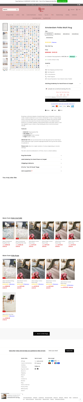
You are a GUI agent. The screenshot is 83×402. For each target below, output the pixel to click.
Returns (23, 375)
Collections (74, 14)
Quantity (47, 63)
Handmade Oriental (36, 18)
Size (46, 31)
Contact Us (24, 378)
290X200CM (66, 34)
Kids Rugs (15, 256)
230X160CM (57, 34)
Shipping (54, 97)
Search (23, 390)
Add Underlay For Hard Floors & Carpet (34, 159)
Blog (22, 382)
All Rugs (23, 361)
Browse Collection (62, 1)
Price (46, 50)
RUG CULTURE (16, 218)
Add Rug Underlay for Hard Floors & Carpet (59, 83)
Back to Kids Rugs (42, 334)
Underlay (67, 14)
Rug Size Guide (26, 155)
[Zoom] (25, 47)
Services (46, 14)
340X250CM (75, 34)
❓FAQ (52, 14)
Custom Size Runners (31, 14)
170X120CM (49, 34)
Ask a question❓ (27, 171)
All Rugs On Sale (9, 14)
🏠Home (17, 14)
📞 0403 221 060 (47, 18)
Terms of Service (25, 384)
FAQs (22, 376)
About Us (23, 371)
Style (23, 14)
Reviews (40, 14)
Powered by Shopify (59, 399)
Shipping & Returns (27, 163)
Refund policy (24, 388)
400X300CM (49, 37)
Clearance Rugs (59, 14)
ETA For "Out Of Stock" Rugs (30, 167)
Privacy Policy (24, 386)
